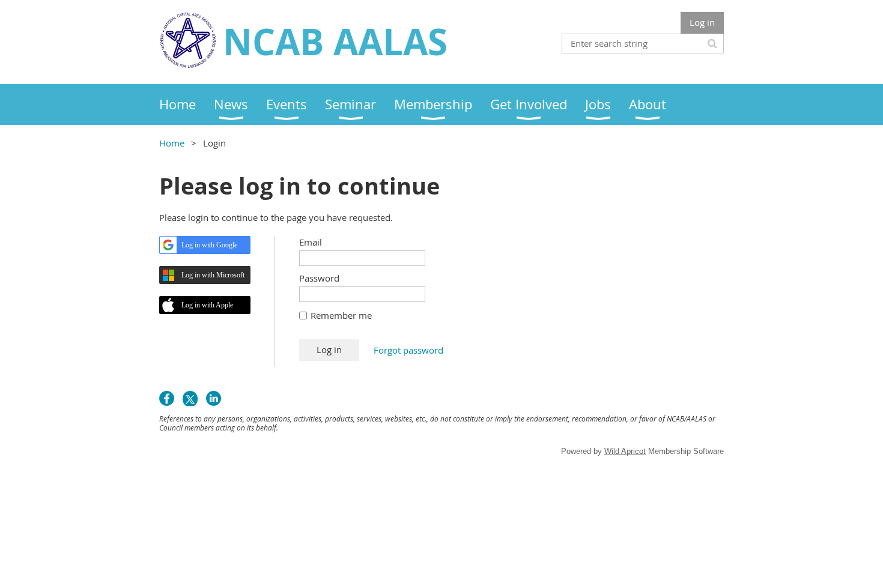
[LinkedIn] (213, 398)
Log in (702, 22)
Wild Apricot (625, 451)
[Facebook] (166, 398)
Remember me (341, 315)
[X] (190, 398)
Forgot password (408, 350)
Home (171, 143)
